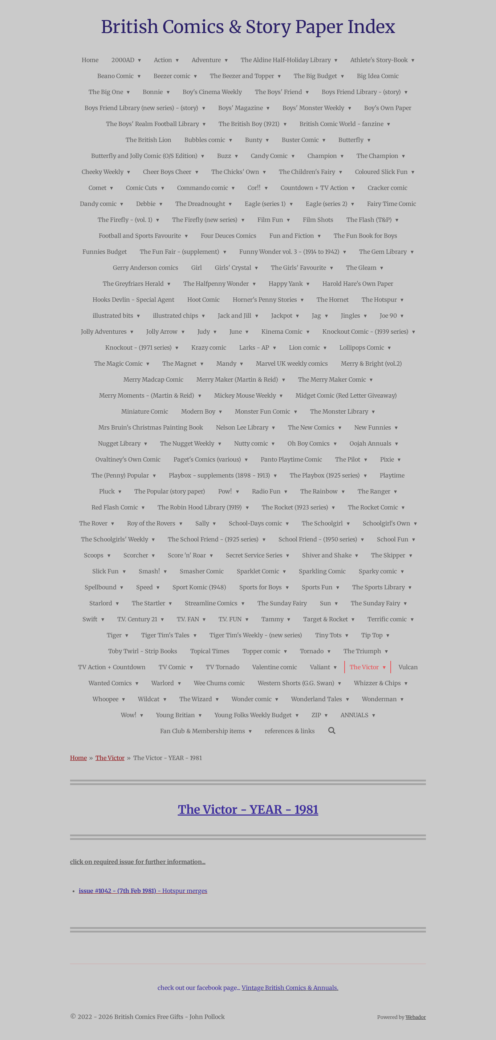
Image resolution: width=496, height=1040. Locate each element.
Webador (416, 1017)
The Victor (110, 757)
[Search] (332, 730)
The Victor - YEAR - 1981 (167, 757)
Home (78, 757)
